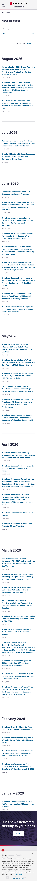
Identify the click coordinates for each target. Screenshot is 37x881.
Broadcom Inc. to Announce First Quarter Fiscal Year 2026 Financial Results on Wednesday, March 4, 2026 (18, 766)
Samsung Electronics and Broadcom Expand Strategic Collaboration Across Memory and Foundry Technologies (18, 143)
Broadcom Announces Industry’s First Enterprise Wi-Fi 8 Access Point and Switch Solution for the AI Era (18, 753)
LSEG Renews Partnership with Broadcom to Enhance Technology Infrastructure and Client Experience (17, 388)
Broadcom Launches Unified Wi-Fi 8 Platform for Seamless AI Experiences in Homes (18, 804)
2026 (29, 43)
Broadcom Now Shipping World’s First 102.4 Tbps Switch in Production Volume (17, 631)
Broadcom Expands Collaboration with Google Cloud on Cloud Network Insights (18, 468)
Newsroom (18, 6)
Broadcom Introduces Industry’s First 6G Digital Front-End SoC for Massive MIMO (17, 740)
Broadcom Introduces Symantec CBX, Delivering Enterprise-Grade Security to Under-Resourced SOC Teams (18, 576)
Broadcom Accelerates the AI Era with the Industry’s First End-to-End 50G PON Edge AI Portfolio (18, 375)
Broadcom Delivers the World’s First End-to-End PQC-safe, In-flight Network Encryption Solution (17, 589)
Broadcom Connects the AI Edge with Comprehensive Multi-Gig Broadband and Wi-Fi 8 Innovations (17, 309)
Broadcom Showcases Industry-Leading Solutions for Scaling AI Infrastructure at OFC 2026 (18, 618)
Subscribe (18, 833)
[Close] (32, 853)
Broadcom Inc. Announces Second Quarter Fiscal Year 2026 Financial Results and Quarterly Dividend (16, 296)
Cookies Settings (18, 878)
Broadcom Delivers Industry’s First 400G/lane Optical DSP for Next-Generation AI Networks (16, 663)
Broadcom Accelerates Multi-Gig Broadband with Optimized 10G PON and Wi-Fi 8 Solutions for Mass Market (18, 455)
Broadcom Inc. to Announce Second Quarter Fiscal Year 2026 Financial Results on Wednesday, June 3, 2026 (17, 417)
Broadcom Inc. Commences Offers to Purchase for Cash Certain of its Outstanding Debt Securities (17, 236)
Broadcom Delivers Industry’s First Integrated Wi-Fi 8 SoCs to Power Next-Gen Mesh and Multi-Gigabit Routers (18, 362)
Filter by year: (21, 43)
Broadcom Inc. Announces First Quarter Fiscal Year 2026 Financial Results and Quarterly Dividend (18, 676)
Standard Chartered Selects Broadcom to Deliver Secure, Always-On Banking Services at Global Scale (18, 156)
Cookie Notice (18, 874)
